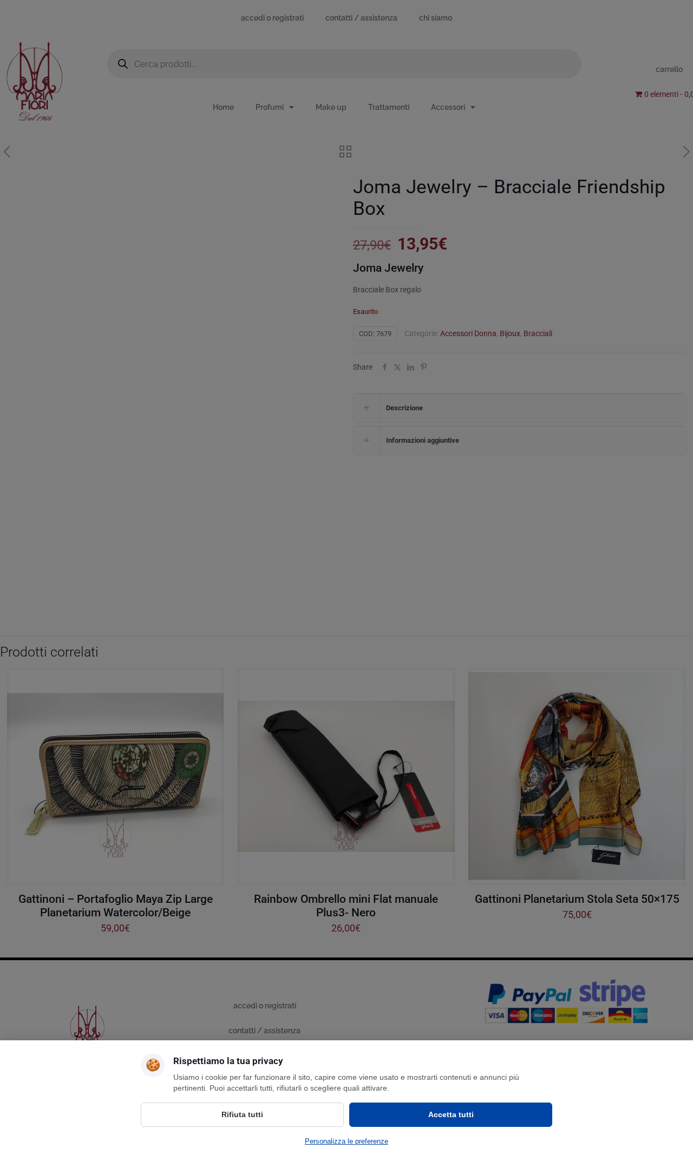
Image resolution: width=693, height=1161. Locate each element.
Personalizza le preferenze (346, 1141)
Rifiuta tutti (242, 1114)
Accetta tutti (451, 1114)
